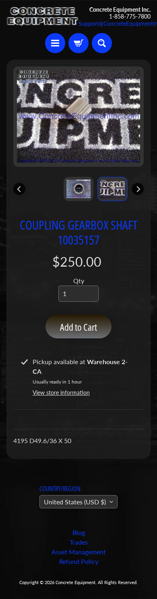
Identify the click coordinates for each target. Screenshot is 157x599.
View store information (61, 392)
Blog (78, 532)
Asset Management (79, 551)
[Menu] (55, 43)
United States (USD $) (75, 502)
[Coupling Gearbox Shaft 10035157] (112, 189)
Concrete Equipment (75, 582)
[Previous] (19, 189)
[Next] (138, 189)
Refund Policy (78, 561)
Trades (79, 542)
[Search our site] (102, 43)
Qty (78, 280)
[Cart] (78, 43)
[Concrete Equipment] (42, 16)
